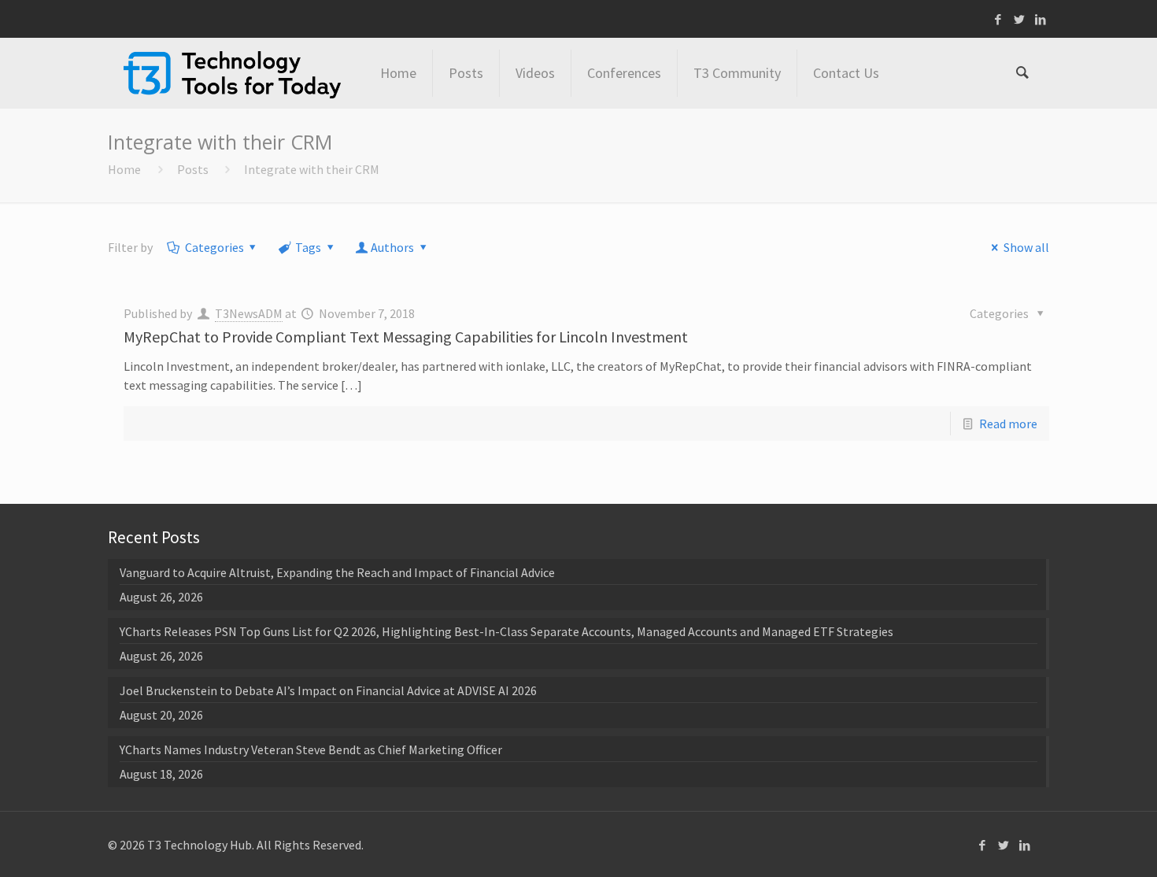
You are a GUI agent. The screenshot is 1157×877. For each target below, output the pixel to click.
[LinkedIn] (1041, 19)
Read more (1008, 423)
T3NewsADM (249, 313)
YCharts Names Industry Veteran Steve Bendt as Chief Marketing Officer (311, 749)
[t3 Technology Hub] (232, 73)
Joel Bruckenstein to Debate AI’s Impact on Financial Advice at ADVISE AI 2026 (328, 690)
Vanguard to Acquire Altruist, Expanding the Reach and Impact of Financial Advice (337, 572)
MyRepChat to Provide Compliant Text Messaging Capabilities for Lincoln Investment (406, 336)
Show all (1026, 247)
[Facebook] (998, 19)
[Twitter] (1019, 19)
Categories (214, 247)
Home (124, 169)
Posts (193, 169)
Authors (392, 247)
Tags (308, 247)
